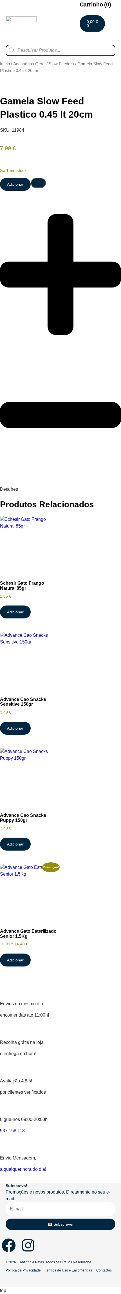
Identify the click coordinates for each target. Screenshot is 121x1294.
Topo (103, 1181)
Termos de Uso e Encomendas (68, 1270)
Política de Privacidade (23, 1270)
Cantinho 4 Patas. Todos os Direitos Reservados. (54, 1262)
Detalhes (9, 489)
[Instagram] (28, 1245)
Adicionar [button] (15, 612)
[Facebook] (9, 1245)
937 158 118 (12, 1130)
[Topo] (103, 1176)
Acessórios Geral (29, 64)
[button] (111, 38)
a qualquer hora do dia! (23, 1169)
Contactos (104, 1270)
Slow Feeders (61, 64)
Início (5, 64)
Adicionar (15, 184)
